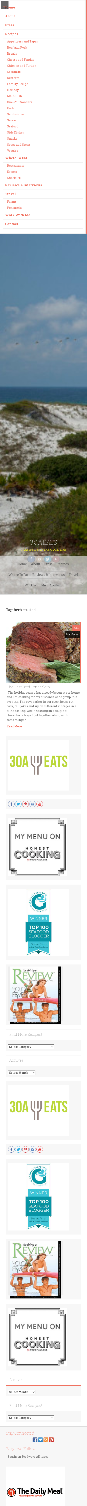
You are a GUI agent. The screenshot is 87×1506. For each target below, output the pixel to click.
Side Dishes (15, 132)
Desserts (13, 78)
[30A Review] (35, 995)
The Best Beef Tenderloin (28, 687)
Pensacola (14, 208)
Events (12, 172)
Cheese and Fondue (20, 59)
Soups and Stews (19, 144)
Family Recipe (17, 84)
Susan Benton (72, 634)
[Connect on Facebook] (35, 1439)
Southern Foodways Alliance (28, 1456)
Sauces (12, 120)
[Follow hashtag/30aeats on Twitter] (40, 1439)
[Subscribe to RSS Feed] (46, 1439)
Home (10, 7)
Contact (11, 224)
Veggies (12, 151)
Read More (14, 726)
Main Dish (14, 96)
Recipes (11, 34)
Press (9, 25)
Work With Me (17, 215)
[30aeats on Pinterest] (51, 1439)
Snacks (12, 138)
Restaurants (15, 165)
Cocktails (14, 72)
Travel (10, 194)
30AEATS (43, 542)
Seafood (12, 126)
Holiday (13, 90)
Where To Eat (16, 158)
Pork (10, 108)
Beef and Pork (17, 47)
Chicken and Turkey (21, 66)
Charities (14, 178)
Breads (12, 53)
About (10, 16)
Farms (12, 201)
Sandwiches (15, 114)
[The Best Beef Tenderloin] (43, 652)
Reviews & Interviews (23, 185)
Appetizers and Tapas (22, 41)
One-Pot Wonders (19, 102)
